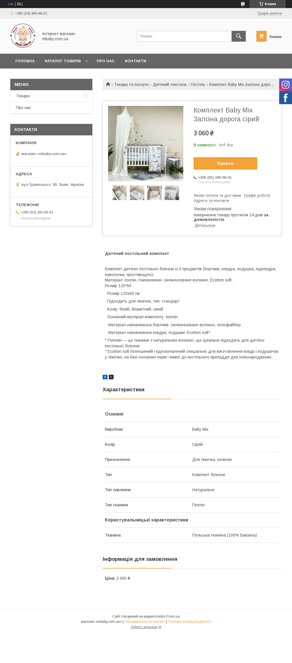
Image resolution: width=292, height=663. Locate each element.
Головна (25, 61)
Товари (23, 96)
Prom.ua (173, 616)
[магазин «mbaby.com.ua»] (22, 46)
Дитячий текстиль (170, 84)
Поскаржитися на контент (144, 622)
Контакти (135, 61)
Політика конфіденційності (189, 622)
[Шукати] (239, 36)
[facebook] (105, 378)
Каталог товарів (63, 61)
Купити (225, 163)
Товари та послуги (131, 84)
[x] (111, 378)
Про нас (106, 61)
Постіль (198, 84)
